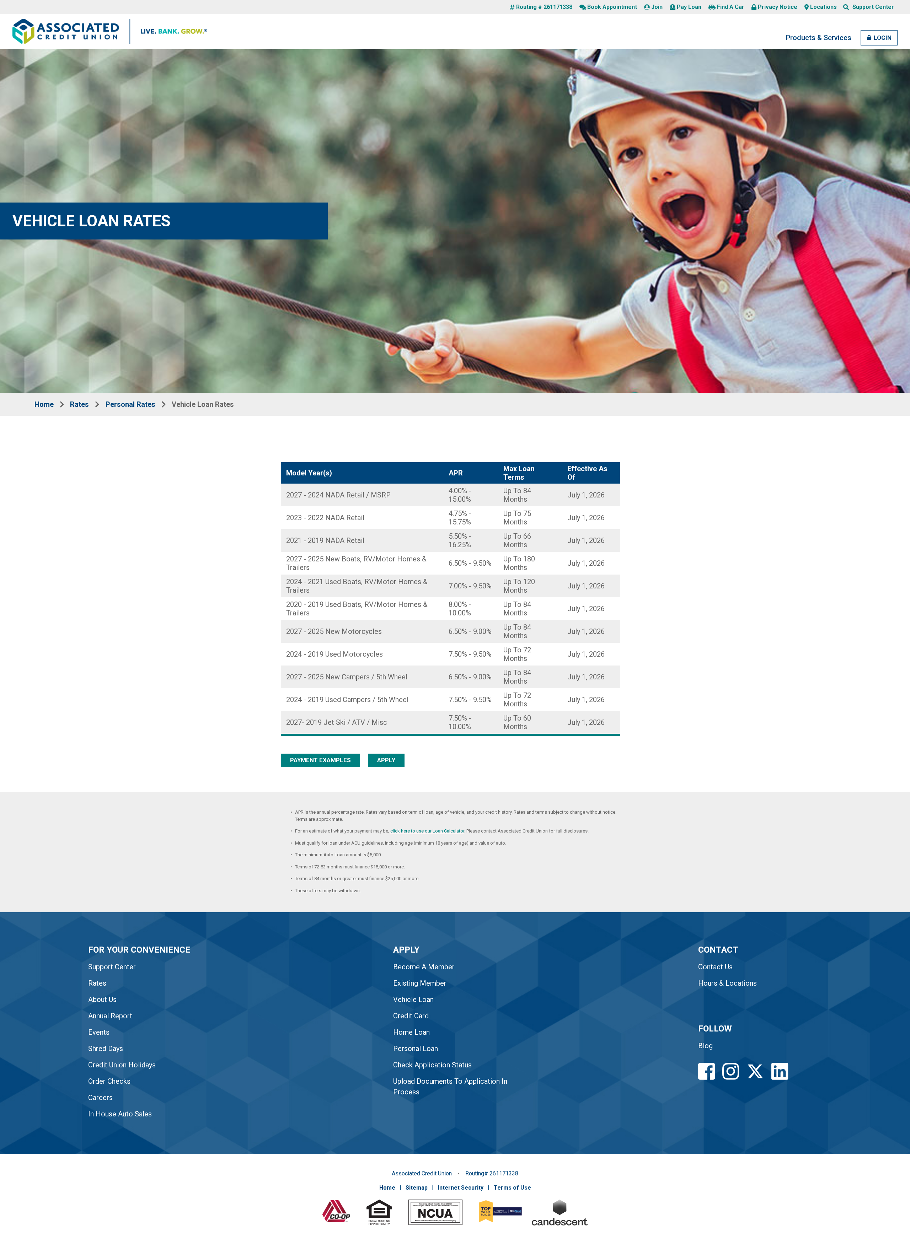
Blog (705, 1045)
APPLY (386, 760)
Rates (79, 404)
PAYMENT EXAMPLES (320, 760)
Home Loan (411, 1032)
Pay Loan (689, 7)
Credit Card (411, 1016)
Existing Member (419, 983)
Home (44, 404)
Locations (823, 7)
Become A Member (424, 967)
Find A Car (730, 7)
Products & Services (818, 37)
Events (98, 1032)
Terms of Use (512, 1187)
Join (657, 7)
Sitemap (417, 1187)
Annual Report (110, 1016)
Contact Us (715, 967)
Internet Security (460, 1187)
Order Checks (109, 1081)
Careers (100, 1097)
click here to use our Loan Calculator (427, 831)
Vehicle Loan (413, 999)
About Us (102, 999)
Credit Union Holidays (122, 1065)
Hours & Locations (727, 983)
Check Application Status (432, 1065)
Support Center (873, 7)
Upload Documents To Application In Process (450, 1086)
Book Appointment (612, 7)
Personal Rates (130, 404)
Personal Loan (415, 1048)
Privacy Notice (777, 7)
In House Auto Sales (120, 1114)
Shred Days (105, 1048)
